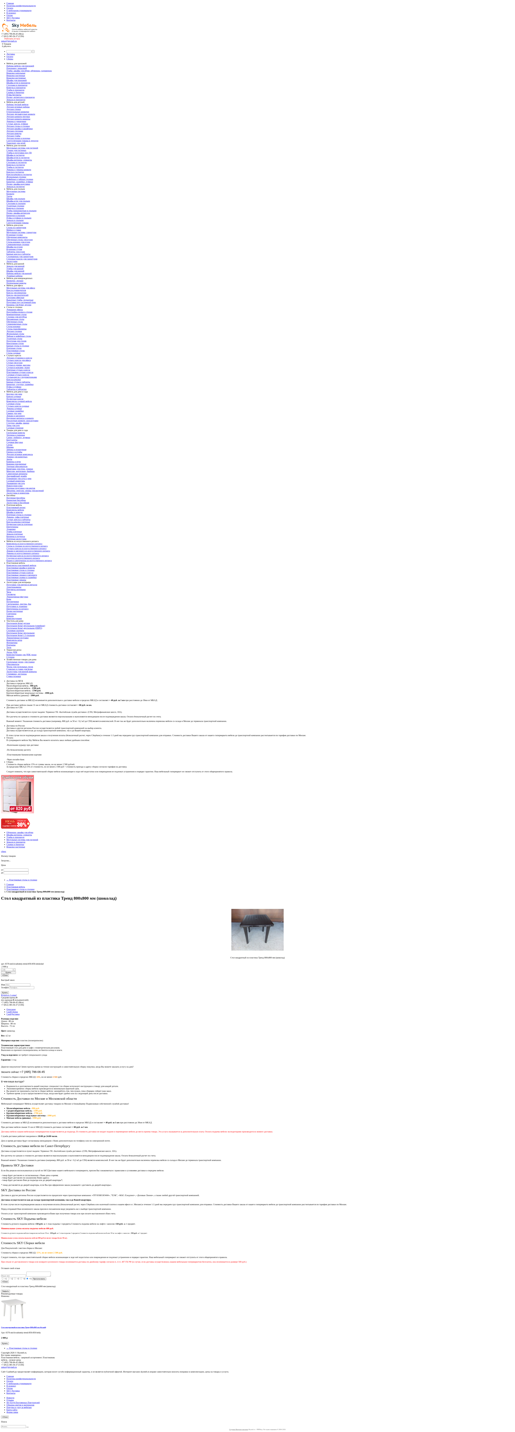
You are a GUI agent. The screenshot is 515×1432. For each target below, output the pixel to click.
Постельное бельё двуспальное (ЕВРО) (24, 628)
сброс (3, 851)
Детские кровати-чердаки (18, 116)
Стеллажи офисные (15, 297)
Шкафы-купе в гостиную (18, 157)
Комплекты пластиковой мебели (21, 565)
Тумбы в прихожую (15, 90)
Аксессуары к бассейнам (17, 503)
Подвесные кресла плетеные (19, 524)
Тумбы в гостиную (15, 167)
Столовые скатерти (15, 630)
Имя (3, 985)
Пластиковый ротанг (16, 507)
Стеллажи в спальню (16, 203)
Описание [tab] (11, 1009)
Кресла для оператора (16, 293)
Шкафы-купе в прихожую (18, 83)
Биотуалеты (11, 440)
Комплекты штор (14, 640)
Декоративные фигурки (17, 597)
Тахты (9, 196)
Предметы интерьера (16, 589)
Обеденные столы (14, 322)
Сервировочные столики (17, 244)
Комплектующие (14, 618)
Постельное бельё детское (18, 623)
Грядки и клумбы (14, 452)
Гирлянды (11, 594)
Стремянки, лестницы (16, 674)
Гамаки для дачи (13, 413)
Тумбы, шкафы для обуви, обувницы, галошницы (29, 71)
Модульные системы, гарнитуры (21, 232)
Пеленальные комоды (16, 283)
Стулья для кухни (14, 363)
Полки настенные (14, 611)
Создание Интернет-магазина (238, 1429)
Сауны (9, 445)
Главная (10, 3)
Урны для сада (13, 425)
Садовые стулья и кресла (17, 375)
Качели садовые (13, 396)
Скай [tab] (12, 1012)
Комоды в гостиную (15, 165)
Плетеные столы (14, 348)
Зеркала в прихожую (15, 100)
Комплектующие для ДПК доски (21, 655)
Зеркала (10, 616)
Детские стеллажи (14, 131)
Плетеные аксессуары (16, 539)
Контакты (10, 20)
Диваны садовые (14, 408)
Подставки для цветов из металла (21, 585)
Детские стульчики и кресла (19, 358)
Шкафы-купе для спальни (18, 201)
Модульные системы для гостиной (22, 148)
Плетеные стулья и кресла (18, 370)
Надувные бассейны (15, 498)
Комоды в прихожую (16, 87)
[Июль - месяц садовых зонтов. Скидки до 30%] (15, 828)
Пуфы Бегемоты (13, 95)
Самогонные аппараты (16, 474)
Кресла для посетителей (17, 295)
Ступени (10, 657)
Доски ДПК (11, 652)
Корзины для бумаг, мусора (18, 305)
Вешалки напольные (15, 73)
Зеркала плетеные (14, 534)
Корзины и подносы (15, 536)
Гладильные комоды (15, 433)
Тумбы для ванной (14, 268)
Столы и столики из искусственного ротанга (27, 546)
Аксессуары (11, 261)
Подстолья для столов (16, 341)
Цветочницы (12, 527)
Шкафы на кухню (14, 247)
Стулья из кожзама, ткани (18, 367)
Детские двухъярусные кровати (20, 114)
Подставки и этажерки (16, 606)
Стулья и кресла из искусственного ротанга (26, 548)
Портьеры (11, 645)
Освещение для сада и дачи (18, 478)
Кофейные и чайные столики (19, 179)
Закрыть (5, 1291)
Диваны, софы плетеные (17, 517)
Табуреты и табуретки (16, 389)
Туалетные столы (14, 338)
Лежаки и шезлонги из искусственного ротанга (28, 551)
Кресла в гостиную (15, 172)
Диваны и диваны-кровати (18, 170)
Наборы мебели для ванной (19, 273)
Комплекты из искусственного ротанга (24, 544)
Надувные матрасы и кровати (20, 418)
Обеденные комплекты (16, 237)
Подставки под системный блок (21, 302)
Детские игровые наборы (18, 107)
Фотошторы (11, 642)
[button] (5, 1343)
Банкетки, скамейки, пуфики (19, 182)
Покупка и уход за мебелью (19, 1407)
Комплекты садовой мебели (19, 401)
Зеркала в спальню (15, 220)
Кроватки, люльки (14, 281)
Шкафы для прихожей (16, 80)
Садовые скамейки (15, 411)
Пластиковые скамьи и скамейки (21, 577)
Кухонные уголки (14, 235)
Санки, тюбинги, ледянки (18, 437)
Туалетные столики (15, 206)
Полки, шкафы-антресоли (18, 213)
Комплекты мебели (15, 510)
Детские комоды (13, 133)
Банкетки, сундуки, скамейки (20, 384)
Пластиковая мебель (15, 887)
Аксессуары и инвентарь (17, 493)
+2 (11, 1279)
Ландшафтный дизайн (16, 476)
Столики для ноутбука (16, 317)
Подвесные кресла (14, 399)
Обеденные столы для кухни (19, 239)
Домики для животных (16, 457)
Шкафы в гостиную (15, 155)
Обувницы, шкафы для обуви (19, 832)
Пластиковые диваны (16, 580)
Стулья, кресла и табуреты (18, 519)
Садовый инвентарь (15, 481)
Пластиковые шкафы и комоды (20, 568)
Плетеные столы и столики (18, 515)
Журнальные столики (16, 177)
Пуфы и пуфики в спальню (18, 218)
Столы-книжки (13, 326)
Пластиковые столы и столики (20, 570)
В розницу (11, 13)
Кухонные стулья (14, 249)
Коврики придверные (16, 464)
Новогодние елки (14, 486)
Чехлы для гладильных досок (19, 667)
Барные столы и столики (17, 346)
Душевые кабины (14, 276)
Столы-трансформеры (16, 329)
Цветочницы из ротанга (17, 609)
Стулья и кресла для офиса (18, 360)
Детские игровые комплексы (19, 454)
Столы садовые (13, 353)
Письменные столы (15, 319)
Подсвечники (12, 601)
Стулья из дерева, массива (18, 365)
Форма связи (12, 1412)
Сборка (9, 59)
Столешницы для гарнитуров (19, 256)
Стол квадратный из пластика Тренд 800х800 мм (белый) (23, 1327)
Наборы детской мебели (17, 104)
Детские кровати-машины (18, 119)
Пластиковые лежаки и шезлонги (21, 575)
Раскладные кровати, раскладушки (22, 420)
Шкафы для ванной (15, 271)
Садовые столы (13, 404)
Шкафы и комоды (14, 512)
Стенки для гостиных (16, 150)
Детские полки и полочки (18, 138)
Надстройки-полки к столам (19, 312)
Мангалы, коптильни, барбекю (20, 471)
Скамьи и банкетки (15, 92)
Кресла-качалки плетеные (18, 522)
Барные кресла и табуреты (18, 254)
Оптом (9, 15)
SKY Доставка (13, 18)
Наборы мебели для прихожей (20, 66)
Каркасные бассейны (16, 500)
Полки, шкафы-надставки (18, 184)
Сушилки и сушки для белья (19, 669)
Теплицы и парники (15, 435)
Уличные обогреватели (16, 466)
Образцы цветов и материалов (20, 1405)
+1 (5, 1279)
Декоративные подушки (17, 638)
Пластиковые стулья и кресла (19, 372)
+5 (30, 1279)
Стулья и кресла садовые (17, 406)
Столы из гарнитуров (16, 227)
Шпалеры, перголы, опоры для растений (25, 490)
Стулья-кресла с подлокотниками (21, 377)
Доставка (10, 54)
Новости (10, 1398)
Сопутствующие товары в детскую (22, 141)
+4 (24, 1279)
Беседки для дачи (14, 394)
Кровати (10, 194)
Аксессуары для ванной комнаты (21, 671)
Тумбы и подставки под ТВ (19, 153)
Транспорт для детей (15, 143)
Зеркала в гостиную (15, 186)
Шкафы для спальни (15, 198)
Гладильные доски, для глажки (20, 662)
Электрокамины (13, 587)
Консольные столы (15, 343)
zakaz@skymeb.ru (9, 41)
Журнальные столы (15, 334)
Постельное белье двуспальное (20, 633)
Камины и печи (13, 461)
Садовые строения (14, 428)
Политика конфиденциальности (21, 6)
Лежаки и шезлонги (15, 416)
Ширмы (10, 447)
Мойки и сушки (13, 230)
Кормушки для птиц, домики (19, 469)
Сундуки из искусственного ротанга (23, 558)
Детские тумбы (13, 136)
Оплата (9, 8)
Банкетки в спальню (15, 215)
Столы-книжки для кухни (18, 242)
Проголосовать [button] (39, 1279)
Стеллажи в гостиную (16, 162)
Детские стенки (13, 109)
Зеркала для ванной (15, 266)
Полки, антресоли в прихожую (20, 97)
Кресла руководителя (16, 290)
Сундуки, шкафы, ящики (17, 423)
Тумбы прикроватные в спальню (21, 211)
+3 (18, 1279)
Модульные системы (15, 191)
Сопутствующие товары (17, 223)
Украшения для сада (15, 483)
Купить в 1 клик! (9, 995)
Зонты (9, 459)
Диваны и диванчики (16, 121)
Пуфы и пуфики (13, 387)
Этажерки (11, 529)
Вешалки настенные (15, 75)
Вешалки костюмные (16, 78)
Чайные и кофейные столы (18, 336)
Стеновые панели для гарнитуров (21, 259)
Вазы (8, 599)
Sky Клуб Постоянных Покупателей (23, 1402)
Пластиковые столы (15, 350)
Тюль (8, 647)
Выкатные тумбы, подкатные (19, 300)
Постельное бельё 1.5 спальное (20, 635)
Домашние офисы (14, 309)
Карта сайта (11, 1410)
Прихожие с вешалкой (16, 68)
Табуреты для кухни (15, 252)
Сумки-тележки (13, 676)
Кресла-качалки (13, 379)
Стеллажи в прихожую (16, 85)
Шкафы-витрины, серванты (19, 160)
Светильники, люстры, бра (18, 604)
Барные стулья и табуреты (18, 382)
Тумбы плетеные (14, 531)
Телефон (5, 987)
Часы (8, 592)
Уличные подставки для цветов (20, 488)
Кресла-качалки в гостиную (19, 174)
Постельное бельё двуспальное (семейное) (25, 626)
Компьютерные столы (16, 314)
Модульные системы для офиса (20, 288)
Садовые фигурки (14, 442)
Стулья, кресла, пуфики (17, 124)
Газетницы (11, 614)
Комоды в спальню (15, 208)
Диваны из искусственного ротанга (22, 553)
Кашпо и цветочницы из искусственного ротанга (29, 560)
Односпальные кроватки (17, 112)
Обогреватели (12, 664)
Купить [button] (8, 973)
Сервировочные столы (16, 324)
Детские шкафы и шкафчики (19, 128)
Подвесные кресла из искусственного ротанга (27, 556)
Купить (5, 993)
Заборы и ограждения (16, 449)
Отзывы (10, 1400)
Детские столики (14, 331)
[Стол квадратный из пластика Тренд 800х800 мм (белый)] (14, 1322)
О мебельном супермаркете (19, 10)
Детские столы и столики (18, 126)
